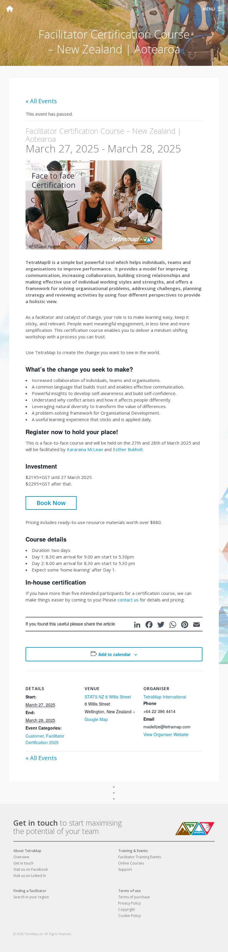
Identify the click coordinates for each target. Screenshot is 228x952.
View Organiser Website (166, 734)
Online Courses (131, 863)
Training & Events (133, 850)
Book (51, 503)
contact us (128, 600)
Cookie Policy (129, 915)
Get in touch (35, 823)
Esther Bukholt (128, 449)
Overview (21, 856)
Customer (35, 736)
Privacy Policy (129, 903)
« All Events (41, 101)
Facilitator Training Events (139, 856)
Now (59, 503)
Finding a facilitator (29, 890)
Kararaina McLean (85, 449)
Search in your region (31, 897)
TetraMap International (164, 697)
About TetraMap (27, 850)
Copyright (126, 909)
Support (125, 869)
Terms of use (129, 890)
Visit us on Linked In (29, 875)
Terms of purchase (134, 897)
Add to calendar (114, 654)
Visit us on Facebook (30, 869)
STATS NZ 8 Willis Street (108, 697)
